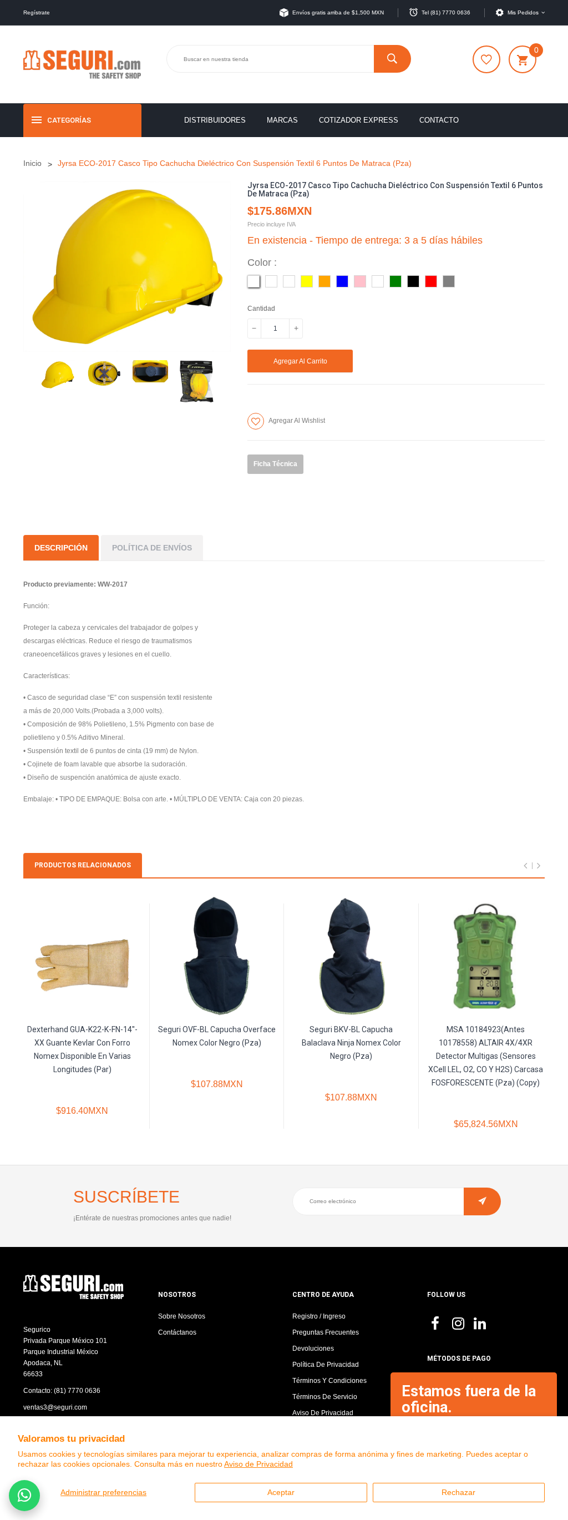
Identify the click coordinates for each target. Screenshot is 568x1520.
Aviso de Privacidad (258, 1464)
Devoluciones (313, 1348)
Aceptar (281, 1492)
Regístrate (36, 12)
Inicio (32, 163)
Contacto (439, 120)
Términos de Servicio (324, 1397)
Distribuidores (215, 120)
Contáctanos (177, 1332)
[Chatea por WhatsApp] (24, 1495)
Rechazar (458, 1492)
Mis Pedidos (523, 12)
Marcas (282, 120)
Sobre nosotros (181, 1316)
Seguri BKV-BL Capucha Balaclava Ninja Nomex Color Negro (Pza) (351, 1043)
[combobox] (288, 59)
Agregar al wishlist (296, 421)
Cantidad (261, 308)
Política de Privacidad (325, 1364)
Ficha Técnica (275, 464)
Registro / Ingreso (319, 1316)
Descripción (61, 547)
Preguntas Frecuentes (325, 1332)
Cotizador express (358, 120)
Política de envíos (152, 547)
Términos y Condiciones (329, 1381)
